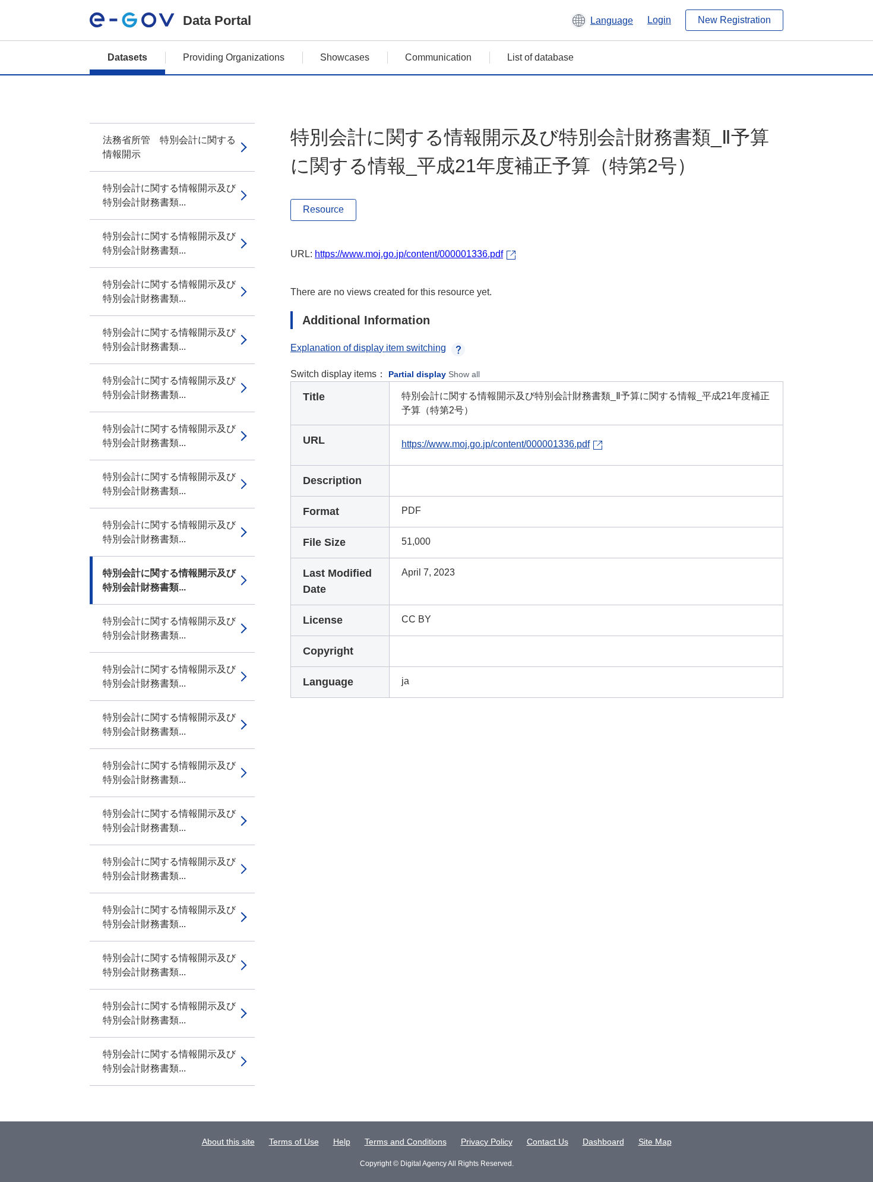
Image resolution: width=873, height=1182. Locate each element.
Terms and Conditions (406, 1141)
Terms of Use (294, 1141)
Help (341, 1141)
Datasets (127, 57)
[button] (602, 20)
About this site (228, 1141)
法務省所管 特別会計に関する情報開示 (169, 147)
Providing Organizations (233, 57)
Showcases (344, 57)
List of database (540, 57)
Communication (438, 57)
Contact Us (547, 1141)
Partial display (417, 374)
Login (659, 20)
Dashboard (603, 1141)
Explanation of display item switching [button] (368, 348)
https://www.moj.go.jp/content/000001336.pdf (409, 254)
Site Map (655, 1141)
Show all (464, 374)
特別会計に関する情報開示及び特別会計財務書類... (169, 195)
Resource (323, 209)
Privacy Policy (487, 1141)
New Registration (734, 20)
